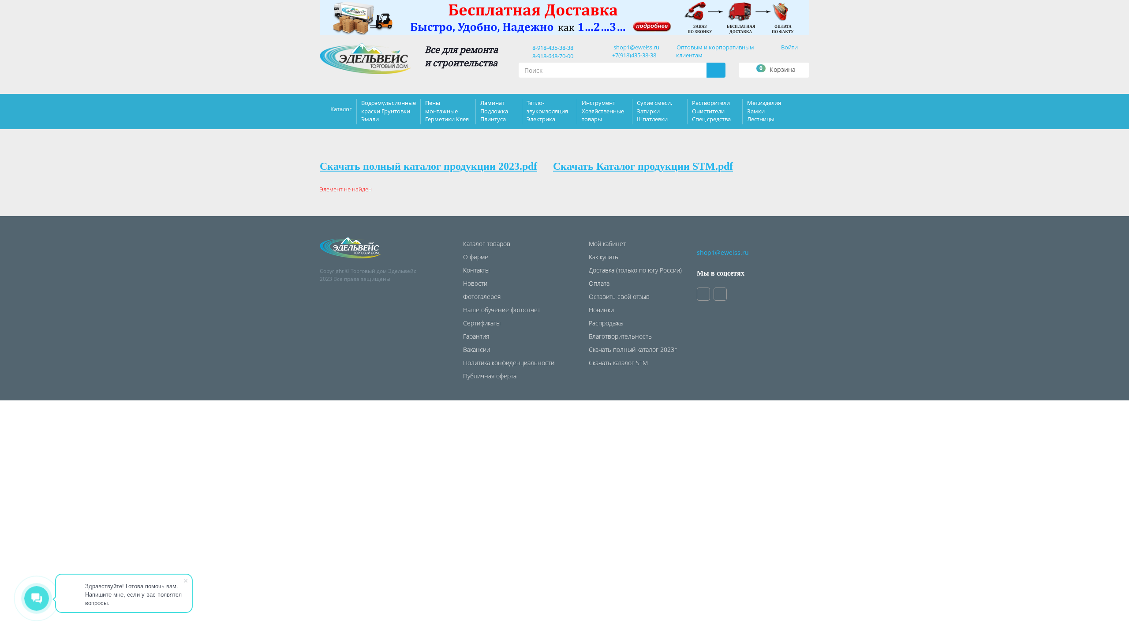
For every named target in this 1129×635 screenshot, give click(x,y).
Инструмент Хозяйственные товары (603, 111)
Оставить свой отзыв (619, 296)
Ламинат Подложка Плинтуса (494, 111)
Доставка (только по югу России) (635, 270)
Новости (475, 283)
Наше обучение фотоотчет (501, 310)
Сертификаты (482, 323)
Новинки (601, 310)
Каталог (341, 109)
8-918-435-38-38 (551, 48)
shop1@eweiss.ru (636, 47)
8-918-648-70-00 (551, 56)
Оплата (599, 283)
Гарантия (476, 336)
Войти (789, 47)
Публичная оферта (489, 376)
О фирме (475, 257)
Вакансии (476, 349)
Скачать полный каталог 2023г (633, 349)
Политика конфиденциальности (508, 363)
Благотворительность (620, 336)
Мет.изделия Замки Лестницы (764, 111)
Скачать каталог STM (618, 363)
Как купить (603, 257)
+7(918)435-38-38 (634, 55)
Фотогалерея (482, 296)
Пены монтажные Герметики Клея (447, 111)
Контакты (476, 270)
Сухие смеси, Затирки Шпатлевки (654, 111)
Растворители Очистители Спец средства (711, 111)
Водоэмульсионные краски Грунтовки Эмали (388, 111)
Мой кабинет (607, 243)
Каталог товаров (486, 243)
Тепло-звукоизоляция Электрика (547, 111)
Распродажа (606, 323)
